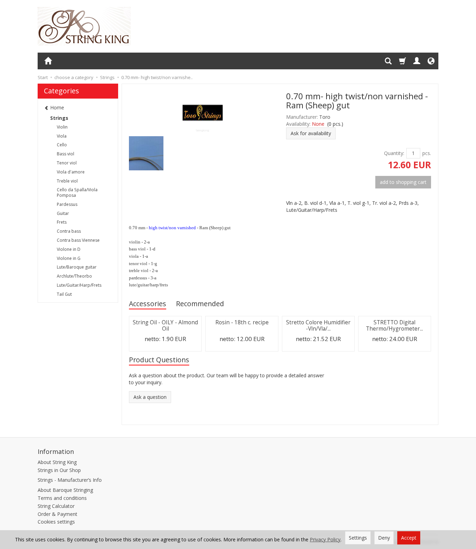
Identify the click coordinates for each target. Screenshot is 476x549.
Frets (62, 222)
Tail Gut (64, 294)
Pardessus (67, 204)
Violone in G (68, 258)
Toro (324, 117)
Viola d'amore (71, 172)
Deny (384, 537)
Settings (358, 537)
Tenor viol (67, 163)
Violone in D (68, 249)
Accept (408, 537)
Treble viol (67, 181)
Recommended (200, 303)
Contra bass (69, 231)
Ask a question (150, 397)
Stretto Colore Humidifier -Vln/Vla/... (318, 325)
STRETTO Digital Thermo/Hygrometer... (394, 325)
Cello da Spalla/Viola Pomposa (77, 192)
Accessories (147, 303)
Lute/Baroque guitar (77, 267)
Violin (62, 127)
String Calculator (56, 506)
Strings (59, 118)
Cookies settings (56, 521)
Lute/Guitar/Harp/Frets (79, 285)
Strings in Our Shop (59, 470)
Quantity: (394, 153)
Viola (62, 136)
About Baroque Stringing (65, 490)
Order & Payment (57, 514)
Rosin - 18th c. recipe (242, 322)
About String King (57, 462)
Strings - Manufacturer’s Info (70, 480)
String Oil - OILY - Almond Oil (165, 325)
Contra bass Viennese (78, 240)
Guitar (63, 213)
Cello (62, 145)
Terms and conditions (62, 498)
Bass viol (65, 154)
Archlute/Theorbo (74, 276)
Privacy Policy (325, 539)
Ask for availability (311, 133)
